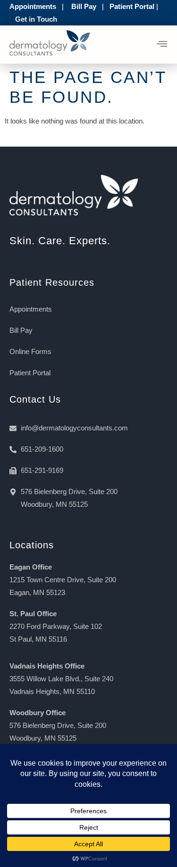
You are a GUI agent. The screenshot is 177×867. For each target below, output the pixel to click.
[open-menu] (162, 45)
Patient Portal (132, 6)
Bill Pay (83, 6)
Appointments (32, 6)
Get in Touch (36, 19)
